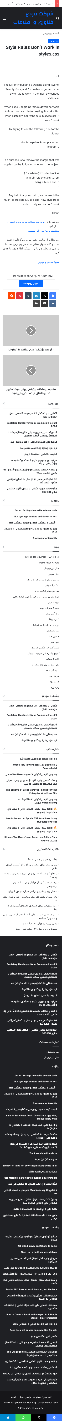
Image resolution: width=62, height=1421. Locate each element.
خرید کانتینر (54, 602)
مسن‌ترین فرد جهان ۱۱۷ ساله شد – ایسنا (36, 928)
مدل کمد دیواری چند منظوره (45, 664)
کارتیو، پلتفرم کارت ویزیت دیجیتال (43, 653)
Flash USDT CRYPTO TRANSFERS (41, 557)
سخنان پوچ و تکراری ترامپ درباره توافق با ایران (32, 891)
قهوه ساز (55, 642)
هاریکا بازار (54, 681)
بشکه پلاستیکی (52, 585)
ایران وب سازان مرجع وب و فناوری (26, 221)
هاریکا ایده (54, 676)
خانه (55, 33)
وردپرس (47, 33)
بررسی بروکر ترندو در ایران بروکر (43, 579)
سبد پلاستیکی (52, 630)
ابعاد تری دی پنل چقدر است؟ (42, 859)
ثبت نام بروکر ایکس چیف (47, 591)
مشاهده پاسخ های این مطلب (43, 230)
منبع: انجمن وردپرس (48, 262)
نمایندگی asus (52, 670)
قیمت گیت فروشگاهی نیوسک (45, 647)
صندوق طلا (54, 636)
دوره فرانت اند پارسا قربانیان (45, 625)
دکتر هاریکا (54, 619)
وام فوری (55, 687)
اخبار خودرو (54, 574)
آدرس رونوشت (31, 283)
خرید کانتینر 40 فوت (49, 608)
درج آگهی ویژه (52, 613)
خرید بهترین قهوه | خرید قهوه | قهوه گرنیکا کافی (36, 596)
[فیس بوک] (52, 295)
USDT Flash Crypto (49, 562)
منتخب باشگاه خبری (48, 849)
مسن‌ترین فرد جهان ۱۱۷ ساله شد (40, 923)
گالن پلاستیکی (52, 659)
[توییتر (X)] (44, 295)
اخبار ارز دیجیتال (51, 568)
